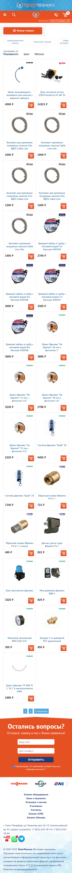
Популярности (10, 54)
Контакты (36, 809)
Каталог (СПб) (36, 813)
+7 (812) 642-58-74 (42, 829)
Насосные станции (42, 41)
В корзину (31, 105)
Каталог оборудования (36, 794)
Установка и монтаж (36, 802)
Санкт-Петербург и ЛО (60, 21)
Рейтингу (39, 54)
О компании (36, 806)
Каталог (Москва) (36, 817)
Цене (26, 54)
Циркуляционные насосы (15, 41)
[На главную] (36, 6)
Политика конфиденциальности (20, 869)
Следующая (41, 711)
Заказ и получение (36, 798)
